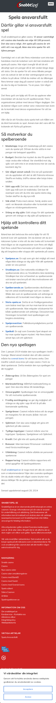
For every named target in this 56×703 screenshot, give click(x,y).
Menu (51, 4)
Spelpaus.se (11, 258)
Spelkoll (9, 331)
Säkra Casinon (8, 592)
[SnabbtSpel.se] (27, 8)
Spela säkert (7, 588)
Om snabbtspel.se (9, 611)
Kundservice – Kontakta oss (13, 614)
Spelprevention (13, 323)
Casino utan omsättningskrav (14, 573)
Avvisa (28, 697)
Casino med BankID (10, 577)
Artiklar (4, 596)
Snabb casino (7, 562)
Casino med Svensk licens (13, 585)
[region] (28, 686)
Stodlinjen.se (12, 269)
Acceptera (28, 689)
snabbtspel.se (14, 469)
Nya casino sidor (8, 570)
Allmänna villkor (8, 617)
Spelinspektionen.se (10, 599)
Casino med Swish (9, 581)
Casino (4, 566)
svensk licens (17, 358)
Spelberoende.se (14, 287)
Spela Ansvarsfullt (9, 637)
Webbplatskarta (8, 622)
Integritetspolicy (8, 620)
